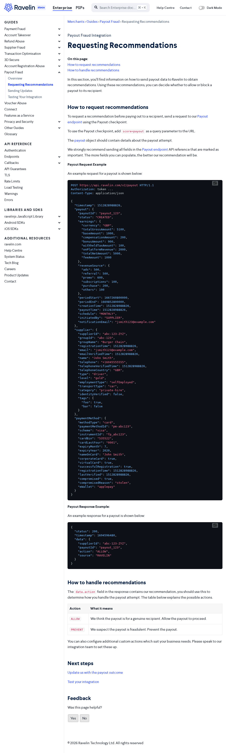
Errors (8, 200)
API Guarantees (15, 169)
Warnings (11, 194)
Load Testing (13, 187)
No (84, 718)
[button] (120, 7)
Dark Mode (214, 8)
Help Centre (166, 8)
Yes (73, 718)
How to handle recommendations (93, 70)
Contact (186, 8)
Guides (92, 21)
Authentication (15, 150)
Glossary (10, 134)
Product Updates (16, 275)
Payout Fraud (110, 21)
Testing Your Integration (25, 97)
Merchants (76, 21)
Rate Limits (12, 181)
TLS (7, 175)
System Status (14, 256)
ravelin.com (12, 244)
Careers (10, 269)
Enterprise (62, 7)
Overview (15, 78)
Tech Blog (11, 263)
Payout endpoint (155, 149)
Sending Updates (20, 91)
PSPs (80, 7)
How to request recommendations (94, 64)
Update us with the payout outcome (95, 672)
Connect (10, 109)
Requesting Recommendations (30, 84)
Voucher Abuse (15, 103)
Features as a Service (19, 115)
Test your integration (83, 681)
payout (79, 140)
